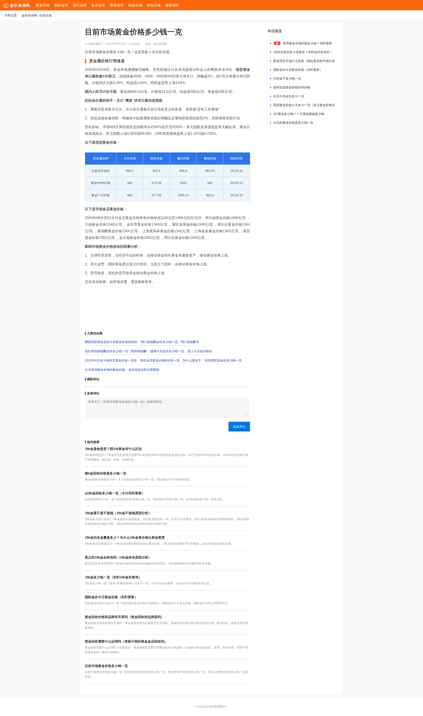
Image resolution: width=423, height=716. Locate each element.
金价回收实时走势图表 (143, 369)
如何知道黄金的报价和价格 (291, 87)
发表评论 (239, 426)
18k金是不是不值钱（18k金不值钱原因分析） (118, 513)
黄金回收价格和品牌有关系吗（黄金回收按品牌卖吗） (124, 617)
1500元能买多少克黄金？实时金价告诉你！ (303, 52)
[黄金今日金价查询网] (17, 5)
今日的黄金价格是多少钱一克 (293, 122)
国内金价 (80, 5)
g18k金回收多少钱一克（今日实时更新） (115, 493)
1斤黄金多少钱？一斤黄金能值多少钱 (298, 114)
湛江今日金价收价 (199, 351)
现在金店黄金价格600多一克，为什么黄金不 (170, 360)
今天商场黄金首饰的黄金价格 (105, 369)
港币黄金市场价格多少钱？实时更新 (307, 43)
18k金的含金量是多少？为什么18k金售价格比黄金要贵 (125, 537)
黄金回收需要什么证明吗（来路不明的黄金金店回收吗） (126, 641)
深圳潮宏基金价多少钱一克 (223, 360)
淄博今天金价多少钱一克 (167, 351)
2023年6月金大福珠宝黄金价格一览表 (111, 360)
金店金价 (98, 5)
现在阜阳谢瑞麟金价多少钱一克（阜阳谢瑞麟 (116, 351)
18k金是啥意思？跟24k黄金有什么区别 (113, 449)
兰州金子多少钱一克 (287, 78)
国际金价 (61, 5)
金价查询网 (29, 15)
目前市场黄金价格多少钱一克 (48, 15)
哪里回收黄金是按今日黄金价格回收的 (111, 342)
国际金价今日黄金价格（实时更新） (111, 597)
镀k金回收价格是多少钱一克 (105, 473)
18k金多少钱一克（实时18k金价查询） (113, 577)
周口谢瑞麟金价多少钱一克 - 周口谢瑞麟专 (170, 342)
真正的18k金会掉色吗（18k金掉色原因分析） (118, 557)
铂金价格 (135, 5)
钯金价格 (154, 5)
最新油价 (172, 5)
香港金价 (117, 5)
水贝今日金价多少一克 (288, 96)
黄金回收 (43, 5)
